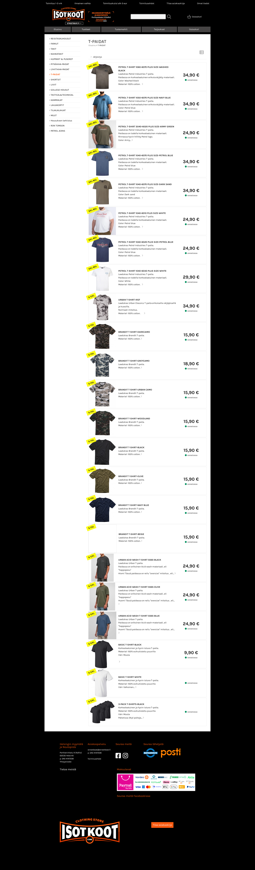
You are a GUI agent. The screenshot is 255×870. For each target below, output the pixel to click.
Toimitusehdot (146, 3)
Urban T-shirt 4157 (129, 299)
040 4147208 (68, 758)
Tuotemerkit (121, 29)
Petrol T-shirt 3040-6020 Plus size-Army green (146, 126)
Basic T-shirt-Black (129, 644)
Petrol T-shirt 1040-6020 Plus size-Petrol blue (145, 242)
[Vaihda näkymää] (201, 53)
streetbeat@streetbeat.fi (99, 750)
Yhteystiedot (65, 762)
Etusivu (58, 29)
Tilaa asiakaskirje (176, 3)
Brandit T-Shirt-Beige (131, 534)
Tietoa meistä (68, 769)
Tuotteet (86, 29)
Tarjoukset (159, 29)
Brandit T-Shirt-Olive (130, 476)
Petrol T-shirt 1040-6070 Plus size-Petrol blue (145, 155)
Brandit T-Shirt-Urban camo (135, 389)
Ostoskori (194, 29)
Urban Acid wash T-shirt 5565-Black (139, 559)
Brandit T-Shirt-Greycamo (134, 360)
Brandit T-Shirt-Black (131, 447)
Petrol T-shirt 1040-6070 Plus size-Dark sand (145, 184)
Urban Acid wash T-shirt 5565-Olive (139, 587)
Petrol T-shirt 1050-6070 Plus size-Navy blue (144, 97)
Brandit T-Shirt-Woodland (134, 418)
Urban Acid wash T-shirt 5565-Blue (139, 615)
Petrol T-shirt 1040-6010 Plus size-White (142, 213)
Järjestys (97, 56)
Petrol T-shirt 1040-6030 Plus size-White (142, 271)
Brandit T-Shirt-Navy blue (133, 505)
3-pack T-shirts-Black (131, 704)
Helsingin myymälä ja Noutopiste (71, 746)
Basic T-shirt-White (129, 677)
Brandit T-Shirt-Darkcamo (134, 332)
